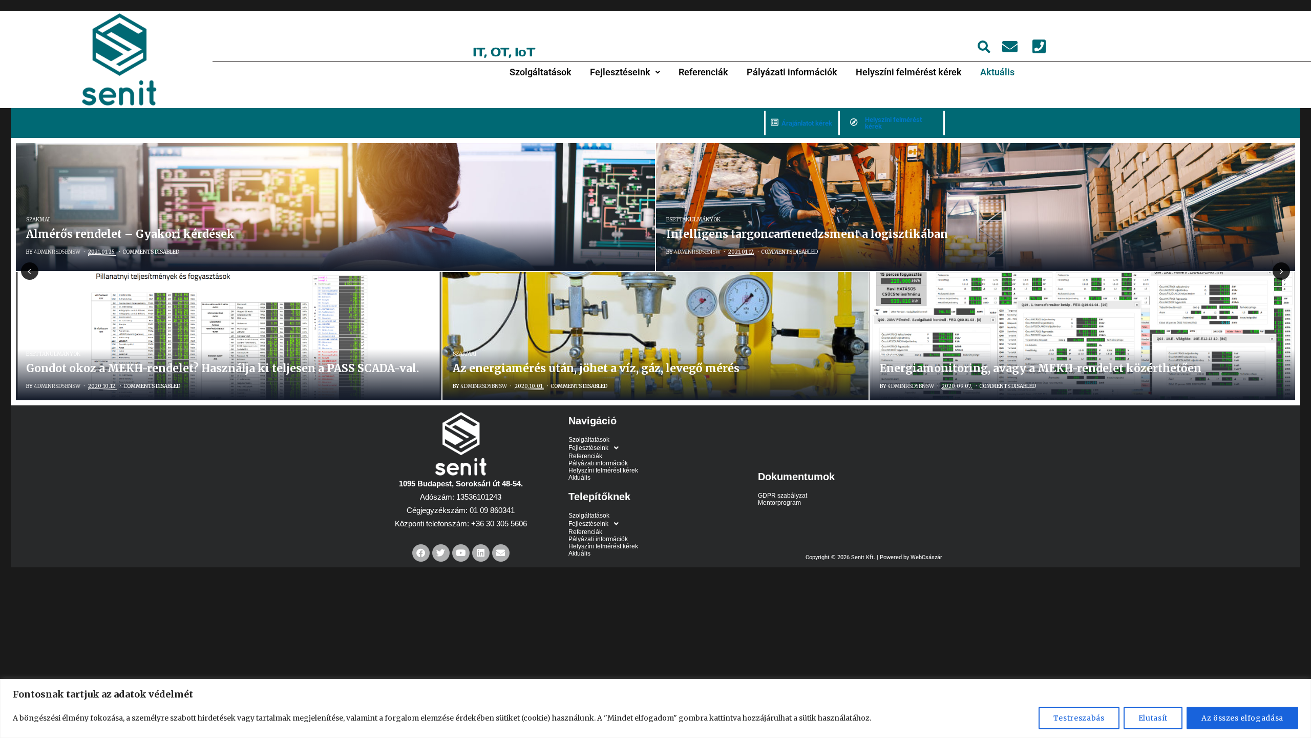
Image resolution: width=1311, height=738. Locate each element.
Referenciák (703, 72)
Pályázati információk (792, 72)
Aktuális (997, 72)
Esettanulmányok (693, 219)
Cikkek (889, 354)
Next (1281, 271)
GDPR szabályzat (782, 495)
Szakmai (38, 219)
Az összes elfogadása (1242, 718)
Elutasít (1153, 718)
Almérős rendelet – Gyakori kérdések (130, 234)
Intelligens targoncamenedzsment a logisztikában (807, 234)
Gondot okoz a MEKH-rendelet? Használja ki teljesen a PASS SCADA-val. (222, 368)
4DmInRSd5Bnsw (57, 252)
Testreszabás (1079, 718)
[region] (655, 708)
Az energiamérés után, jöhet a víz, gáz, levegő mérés (596, 368)
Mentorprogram (779, 502)
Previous (29, 271)
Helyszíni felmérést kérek (909, 72)
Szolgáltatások (541, 72)
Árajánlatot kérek (806, 123)
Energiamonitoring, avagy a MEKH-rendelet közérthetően (1040, 368)
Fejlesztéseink (620, 72)
